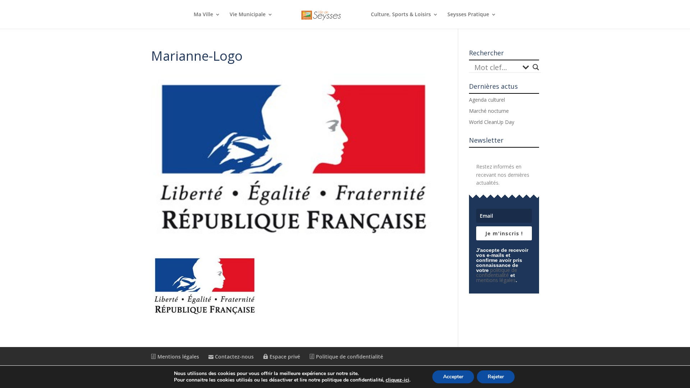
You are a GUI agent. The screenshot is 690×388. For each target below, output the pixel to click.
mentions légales (496, 280)
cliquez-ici (397, 380)
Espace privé (284, 356)
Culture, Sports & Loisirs (401, 15)
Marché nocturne (489, 110)
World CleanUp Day (491, 122)
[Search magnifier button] (536, 67)
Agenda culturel (487, 99)
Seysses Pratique (468, 15)
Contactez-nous (233, 356)
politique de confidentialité (496, 272)
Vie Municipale (248, 15)
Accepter (453, 376)
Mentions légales (177, 356)
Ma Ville (203, 15)
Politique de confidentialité (348, 356)
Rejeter (496, 376)
